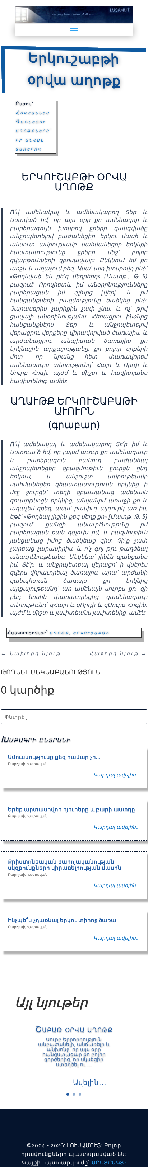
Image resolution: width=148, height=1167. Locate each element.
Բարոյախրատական (27, 763)
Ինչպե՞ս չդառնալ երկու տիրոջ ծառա (62, 919)
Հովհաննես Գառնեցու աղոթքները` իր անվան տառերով (33, 130)
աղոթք (59, 632)
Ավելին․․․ (89, 1082)
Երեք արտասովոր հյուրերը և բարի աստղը (71, 809)
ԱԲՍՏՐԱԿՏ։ (109, 1162)
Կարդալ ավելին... (116, 774)
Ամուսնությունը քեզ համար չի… (54, 756)
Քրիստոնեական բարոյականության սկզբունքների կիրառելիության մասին (64, 864)
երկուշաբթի (91, 632)
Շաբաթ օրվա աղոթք (74, 1029)
